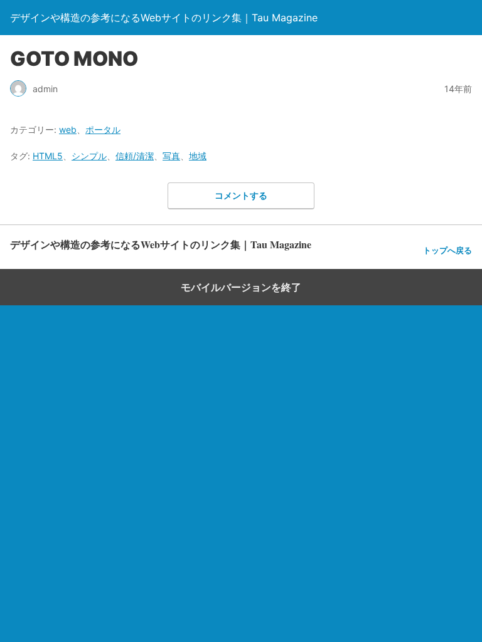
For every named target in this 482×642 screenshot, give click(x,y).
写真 (171, 155)
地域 (197, 155)
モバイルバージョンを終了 (241, 287)
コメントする (241, 195)
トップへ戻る (447, 250)
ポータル (102, 129)
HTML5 (48, 155)
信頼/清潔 (134, 155)
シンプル (89, 155)
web (68, 129)
